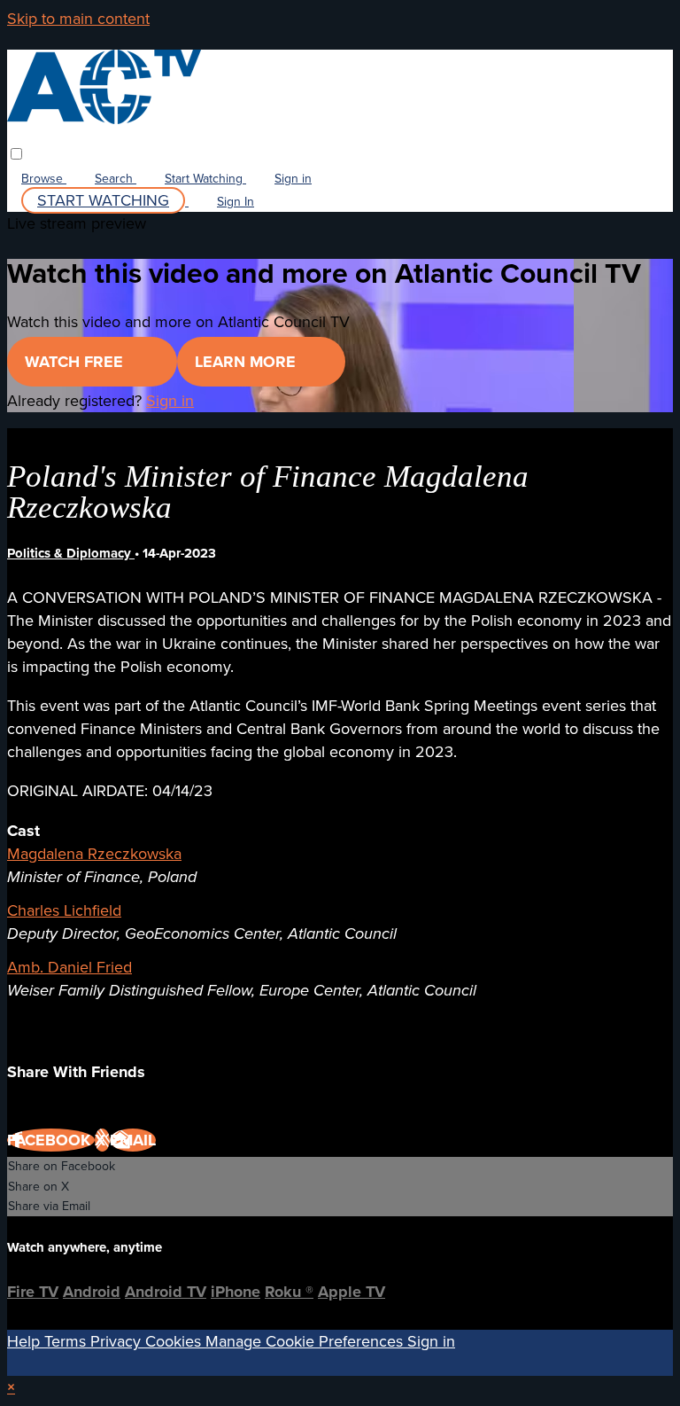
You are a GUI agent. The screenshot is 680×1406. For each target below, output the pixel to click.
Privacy (117, 1341)
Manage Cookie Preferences (306, 1341)
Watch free (76, 361)
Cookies (175, 1341)
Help (25, 1341)
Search (115, 178)
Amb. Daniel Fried (69, 967)
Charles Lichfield (64, 910)
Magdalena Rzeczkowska (94, 853)
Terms (67, 1341)
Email (133, 1140)
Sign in (293, 178)
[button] (16, 154)
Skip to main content (78, 18)
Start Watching (205, 178)
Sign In (235, 201)
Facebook (51, 1140)
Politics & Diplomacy (71, 553)
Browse (43, 178)
